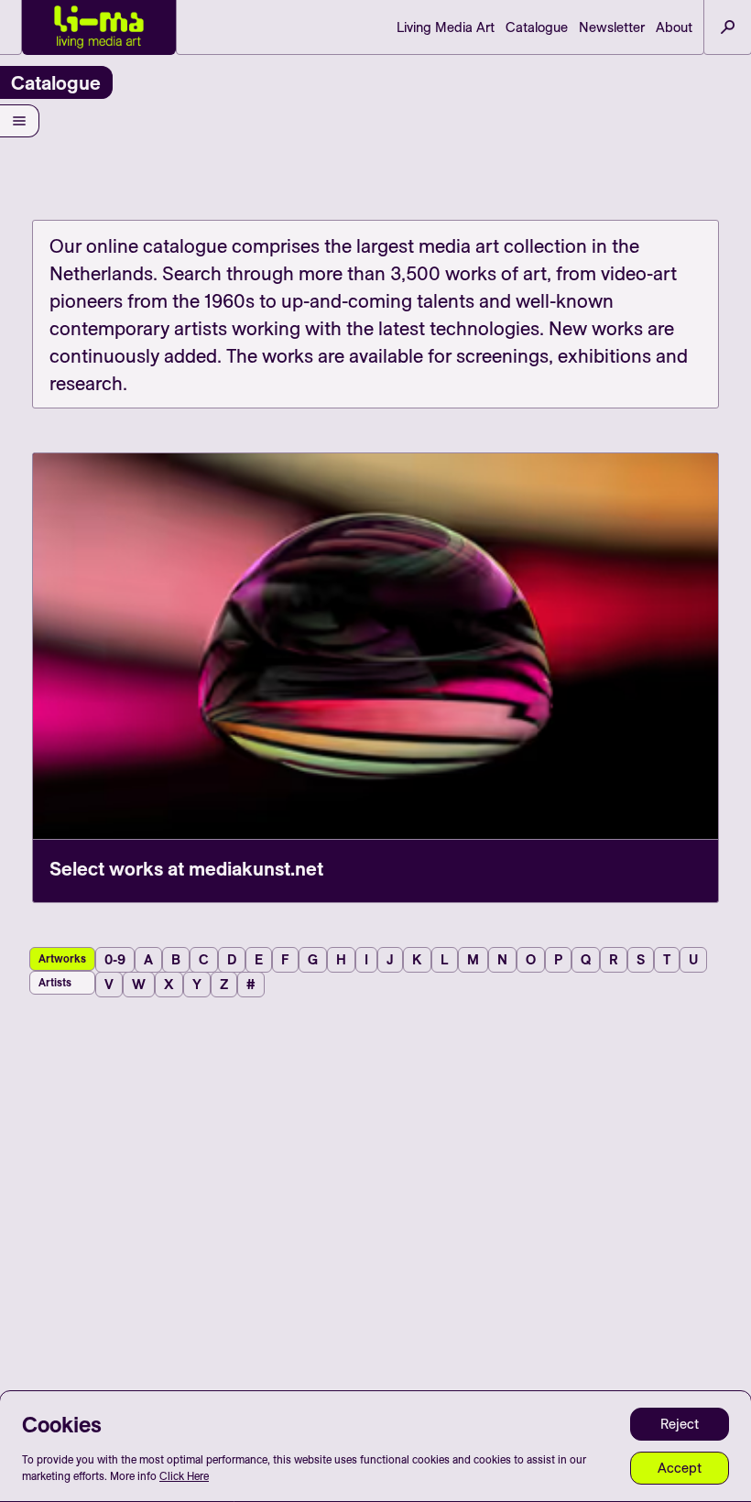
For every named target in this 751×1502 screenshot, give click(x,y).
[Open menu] (19, 120)
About (674, 27)
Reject (679, 1423)
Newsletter (612, 27)
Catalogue (537, 27)
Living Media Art (446, 27)
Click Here (184, 1476)
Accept (680, 1467)
